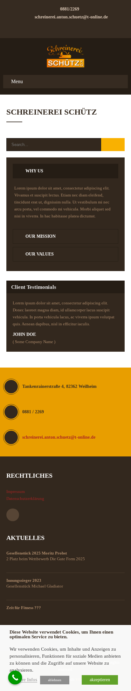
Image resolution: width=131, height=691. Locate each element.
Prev (111, 350)
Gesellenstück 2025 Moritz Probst (36, 553)
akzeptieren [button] (100, 679)
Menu (17, 81)
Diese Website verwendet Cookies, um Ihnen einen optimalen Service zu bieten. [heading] (61, 634)
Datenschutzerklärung (25, 498)
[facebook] (65, 27)
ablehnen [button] (54, 680)
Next (118, 350)
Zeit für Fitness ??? (23, 607)
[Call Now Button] (15, 678)
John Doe (24, 334)
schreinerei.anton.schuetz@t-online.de (71, 17)
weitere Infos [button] (24, 679)
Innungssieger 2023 (23, 580)
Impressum (15, 491)
